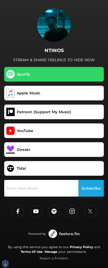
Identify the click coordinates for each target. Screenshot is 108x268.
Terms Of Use (32, 252)
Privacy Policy (81, 247)
